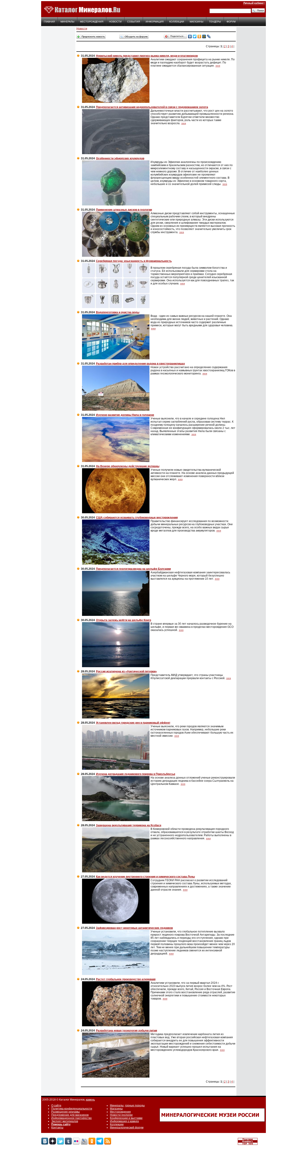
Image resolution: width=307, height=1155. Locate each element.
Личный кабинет (254, 3)
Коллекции (176, 21)
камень (90, 1099)
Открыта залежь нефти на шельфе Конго (123, 620)
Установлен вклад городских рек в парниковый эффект (133, 722)
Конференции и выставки (126, 1118)
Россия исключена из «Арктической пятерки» (126, 671)
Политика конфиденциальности (71, 1108)
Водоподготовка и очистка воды (117, 312)
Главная (49, 21)
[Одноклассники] (199, 36)
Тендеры (215, 21)
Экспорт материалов (64, 1121)
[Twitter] (194, 36)
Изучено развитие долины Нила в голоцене (125, 415)
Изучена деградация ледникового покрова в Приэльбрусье (135, 774)
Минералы (67, 21)
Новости (115, 21)
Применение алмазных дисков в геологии (124, 209)
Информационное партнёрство (71, 1118)
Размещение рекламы (65, 1111)
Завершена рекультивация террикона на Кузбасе (128, 825)
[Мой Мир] (204, 36)
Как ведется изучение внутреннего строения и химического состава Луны (145, 876)
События (133, 21)
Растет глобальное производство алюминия (126, 979)
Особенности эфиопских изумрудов (120, 158)
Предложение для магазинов (70, 1115)
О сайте (56, 1105)
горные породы (135, 1105)
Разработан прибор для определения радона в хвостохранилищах (140, 363)
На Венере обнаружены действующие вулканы (127, 466)
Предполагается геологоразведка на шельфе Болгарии (133, 568)
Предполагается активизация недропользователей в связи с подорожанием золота (152, 107)
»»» (218, 65)
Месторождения (91, 21)
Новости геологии (121, 1115)
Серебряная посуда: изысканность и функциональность (134, 261)
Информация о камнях (124, 1121)
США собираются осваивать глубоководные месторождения (137, 517)
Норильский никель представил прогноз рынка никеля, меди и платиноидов (147, 55)
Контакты (57, 1127)
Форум (231, 21)
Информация (155, 21)
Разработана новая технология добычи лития (126, 1030)
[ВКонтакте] (190, 36)
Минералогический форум (126, 1127)
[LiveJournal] (209, 36)
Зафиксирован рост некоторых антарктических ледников (134, 928)
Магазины (196, 21)
